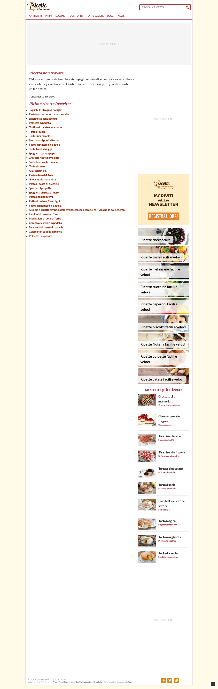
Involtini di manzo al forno (44, 214)
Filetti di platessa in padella (44, 144)
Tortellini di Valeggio (41, 149)
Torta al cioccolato (170, 468)
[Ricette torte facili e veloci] (163, 261)
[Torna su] (213, 684)
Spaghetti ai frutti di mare (44, 192)
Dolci (110, 15)
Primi (48, 15)
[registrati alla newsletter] (163, 224)
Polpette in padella (40, 122)
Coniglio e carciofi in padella (45, 222)
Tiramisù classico (169, 436)
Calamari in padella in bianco (45, 231)
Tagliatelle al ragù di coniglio (45, 109)
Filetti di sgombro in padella (45, 205)
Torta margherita (169, 537)
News (121, 15)
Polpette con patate (40, 235)
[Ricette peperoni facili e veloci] (163, 313)
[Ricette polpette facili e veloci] (163, 365)
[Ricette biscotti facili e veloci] (163, 330)
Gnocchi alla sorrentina (42, 179)
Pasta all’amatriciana (41, 175)
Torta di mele (167, 485)
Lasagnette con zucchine (43, 118)
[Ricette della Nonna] (39, 9)
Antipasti (35, 15)
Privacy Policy (58, 682)
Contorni (76, 15)
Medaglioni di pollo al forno (45, 218)
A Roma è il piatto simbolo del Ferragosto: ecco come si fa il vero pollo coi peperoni (77, 209)
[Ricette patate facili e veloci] (163, 383)
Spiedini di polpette (40, 188)
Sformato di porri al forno (44, 140)
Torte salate (95, 15)
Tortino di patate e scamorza (45, 127)
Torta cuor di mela (39, 135)
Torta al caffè (37, 166)
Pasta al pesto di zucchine (44, 183)
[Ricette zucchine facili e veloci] (163, 295)
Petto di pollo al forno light (44, 201)
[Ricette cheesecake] (163, 243)
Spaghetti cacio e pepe (42, 153)
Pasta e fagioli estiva (41, 196)
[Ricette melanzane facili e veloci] (163, 278)
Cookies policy (69, 682)
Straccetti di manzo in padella (46, 227)
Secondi (61, 15)
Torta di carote (168, 553)
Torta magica (167, 521)
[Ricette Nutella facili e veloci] (163, 348)
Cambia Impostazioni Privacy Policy (89, 682)
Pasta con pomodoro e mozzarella (49, 114)
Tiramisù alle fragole (171, 452)
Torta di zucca (37, 131)
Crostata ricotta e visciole (44, 157)
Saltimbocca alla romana (43, 162)
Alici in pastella (37, 170)
